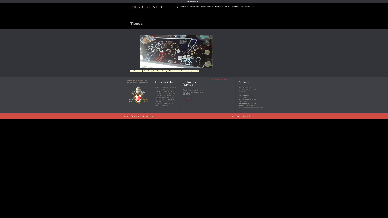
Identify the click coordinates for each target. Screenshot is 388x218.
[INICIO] (177, 7)
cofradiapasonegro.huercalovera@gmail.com (251, 107)
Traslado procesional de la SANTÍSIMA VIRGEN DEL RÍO (164, 99)
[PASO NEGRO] (146, 7)
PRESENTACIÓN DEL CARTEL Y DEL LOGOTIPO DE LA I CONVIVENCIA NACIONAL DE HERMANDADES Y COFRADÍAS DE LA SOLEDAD (165, 91)
